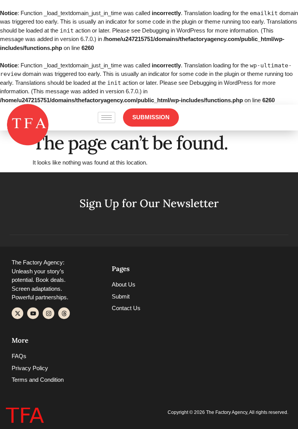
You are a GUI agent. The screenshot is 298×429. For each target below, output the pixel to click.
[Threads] (64, 313)
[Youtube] (33, 313)
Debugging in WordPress (173, 30)
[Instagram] (48, 313)
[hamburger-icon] (106, 117)
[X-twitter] (17, 313)
